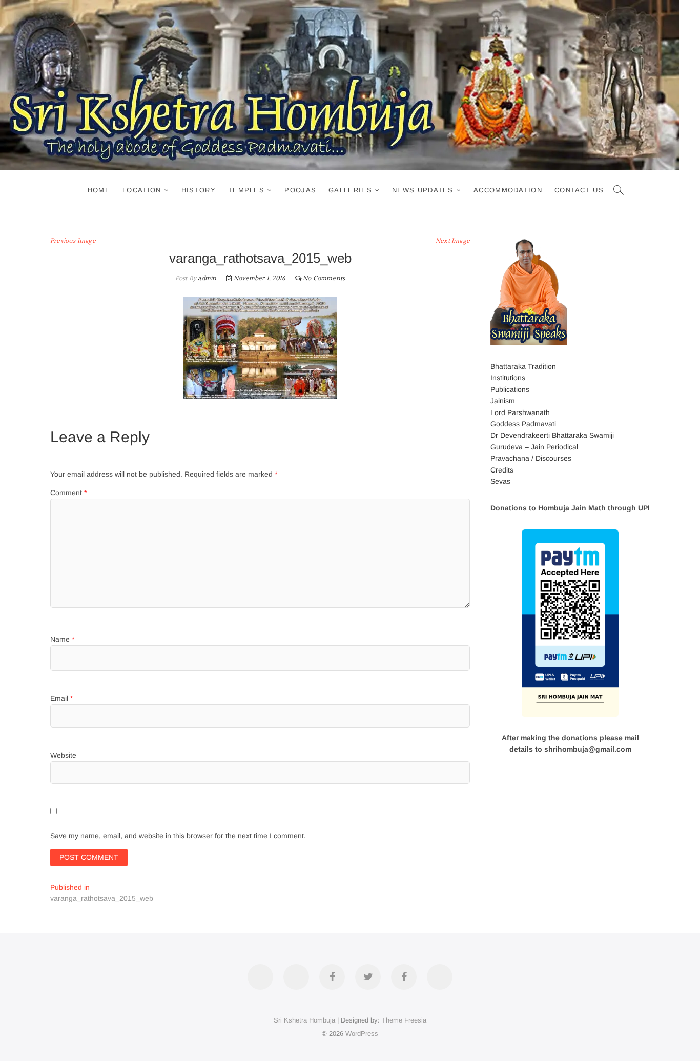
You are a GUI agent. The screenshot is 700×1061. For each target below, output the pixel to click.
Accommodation (507, 190)
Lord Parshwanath (520, 412)
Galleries (350, 190)
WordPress (361, 1033)
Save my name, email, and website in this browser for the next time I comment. (178, 836)
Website (63, 755)
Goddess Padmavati (523, 424)
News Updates (423, 190)
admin (206, 278)
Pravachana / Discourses (530, 458)
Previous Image (73, 241)
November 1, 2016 (258, 278)
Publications (509, 389)
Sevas (500, 481)
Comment (68, 492)
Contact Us (579, 190)
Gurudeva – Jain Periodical (534, 447)
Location (141, 190)
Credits (501, 470)
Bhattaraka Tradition (523, 366)
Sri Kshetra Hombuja (304, 1020)
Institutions (507, 378)
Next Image (453, 241)
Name (62, 639)
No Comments (324, 278)
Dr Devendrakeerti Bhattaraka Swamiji (552, 435)
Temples (246, 190)
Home (99, 190)
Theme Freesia (404, 1020)
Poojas (300, 190)
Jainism (502, 401)
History (198, 190)
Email (61, 698)
